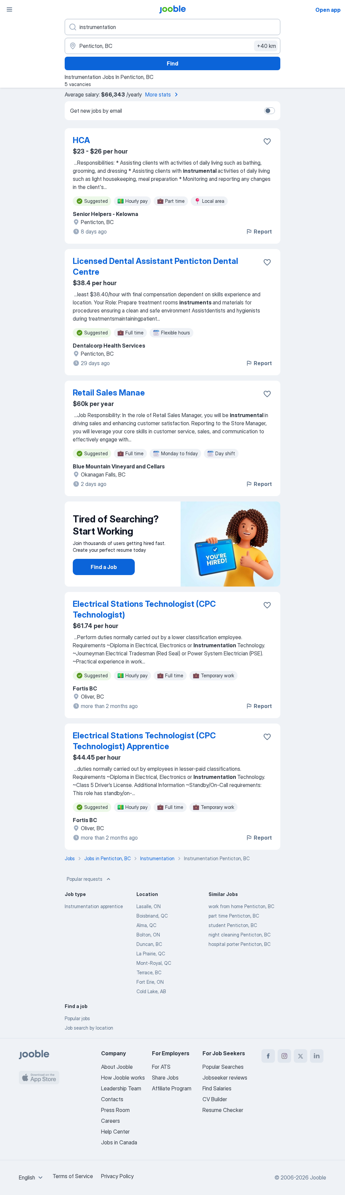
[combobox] (31, 1177)
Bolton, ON (148, 935)
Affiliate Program (171, 1088)
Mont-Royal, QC (153, 963)
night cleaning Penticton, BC (240, 935)
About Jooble (117, 1066)
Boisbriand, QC (152, 916)
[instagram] (284, 1056)
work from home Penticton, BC (241, 906)
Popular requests (84, 879)
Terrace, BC (148, 972)
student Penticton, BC (233, 925)
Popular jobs (77, 1018)
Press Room (115, 1110)
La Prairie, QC (150, 953)
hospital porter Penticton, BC (240, 944)
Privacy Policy (117, 1176)
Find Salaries (216, 1088)
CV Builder (214, 1099)
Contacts (112, 1099)
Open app (328, 9)
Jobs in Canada (119, 1142)
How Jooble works (123, 1077)
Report (263, 231)
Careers (110, 1120)
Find (172, 63)
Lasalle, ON (148, 906)
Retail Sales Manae (109, 393)
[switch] (269, 110)
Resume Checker (222, 1110)
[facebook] (268, 1056)
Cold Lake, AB (151, 991)
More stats (158, 94)
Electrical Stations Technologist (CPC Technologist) (144, 609)
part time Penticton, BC (234, 916)
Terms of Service (73, 1176)
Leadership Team (121, 1088)
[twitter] (300, 1056)
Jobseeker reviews (224, 1077)
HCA (81, 140)
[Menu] (9, 9)
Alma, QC (146, 925)
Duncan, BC (149, 944)
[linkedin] (316, 1056)
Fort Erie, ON (150, 982)
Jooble (318, 1177)
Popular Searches (223, 1066)
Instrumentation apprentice (94, 906)
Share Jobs (165, 1077)
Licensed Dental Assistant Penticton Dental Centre (155, 266)
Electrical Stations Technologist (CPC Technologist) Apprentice (144, 741)
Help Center (115, 1131)
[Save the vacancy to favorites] (267, 141)
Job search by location (89, 1028)
